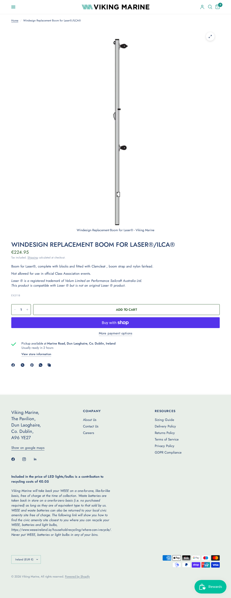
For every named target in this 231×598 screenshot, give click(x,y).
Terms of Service (167, 439)
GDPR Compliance (168, 452)
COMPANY (92, 411)
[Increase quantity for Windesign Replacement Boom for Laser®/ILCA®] (27, 309)
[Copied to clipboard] (50, 365)
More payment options (115, 333)
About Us (89, 419)
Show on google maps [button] (27, 448)
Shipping (33, 258)
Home (14, 21)
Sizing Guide (164, 419)
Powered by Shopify (77, 576)
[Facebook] (14, 365)
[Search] (210, 7)
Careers (88, 432)
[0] (217, 7)
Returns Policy (165, 432)
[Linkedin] (38, 459)
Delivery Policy (165, 426)
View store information (36, 354)
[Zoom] (210, 36)
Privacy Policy (164, 445)
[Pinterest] (33, 365)
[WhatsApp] (41, 365)
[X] (23, 365)
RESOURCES (165, 411)
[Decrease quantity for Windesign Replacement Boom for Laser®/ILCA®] (15, 309)
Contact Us (90, 426)
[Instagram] (27, 459)
